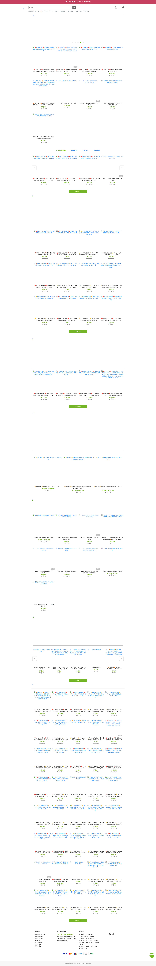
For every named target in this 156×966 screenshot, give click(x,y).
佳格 (50, 11)
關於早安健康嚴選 (40, 934)
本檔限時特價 (61, 150)
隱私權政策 (38, 946)
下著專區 (85, 150)
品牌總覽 (70, 11)
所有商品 (30, 11)
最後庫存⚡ (38, 11)
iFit (46, 11)
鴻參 (56, 11)
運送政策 (37, 940)
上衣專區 (96, 150)
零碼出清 (74, 150)
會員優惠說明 (38, 936)
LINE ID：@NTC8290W (65, 934)
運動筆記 (62, 11)
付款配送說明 (38, 938)
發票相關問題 (38, 942)
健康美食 (78, 11)
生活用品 (86, 11)
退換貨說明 (38, 944)
